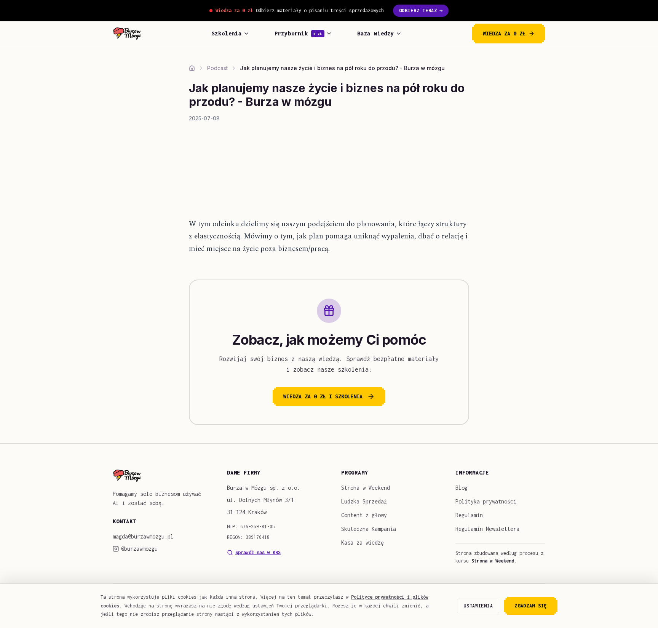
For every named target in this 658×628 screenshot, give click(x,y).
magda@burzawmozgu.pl (143, 536)
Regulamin (469, 515)
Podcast (217, 68)
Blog (461, 487)
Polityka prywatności (485, 501)
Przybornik (298, 33)
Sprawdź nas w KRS (258, 552)
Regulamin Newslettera (487, 529)
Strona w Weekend (365, 487)
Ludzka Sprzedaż (364, 501)
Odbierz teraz (421, 10)
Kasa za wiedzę (362, 542)
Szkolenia (227, 33)
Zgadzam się (530, 606)
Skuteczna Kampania (368, 529)
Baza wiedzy (375, 33)
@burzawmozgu (139, 548)
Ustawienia (478, 606)
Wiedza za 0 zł (504, 33)
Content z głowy (364, 515)
